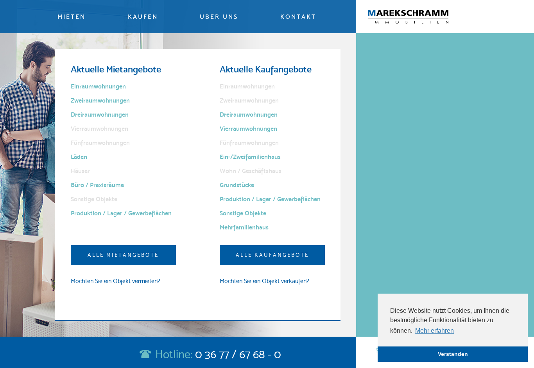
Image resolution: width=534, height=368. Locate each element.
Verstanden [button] (453, 354)
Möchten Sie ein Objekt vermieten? (115, 281)
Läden (79, 157)
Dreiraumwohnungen (100, 114)
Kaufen (143, 16)
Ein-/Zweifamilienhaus (250, 157)
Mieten (71, 16)
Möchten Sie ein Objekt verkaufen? (264, 281)
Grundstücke (237, 185)
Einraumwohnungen (98, 86)
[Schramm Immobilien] (408, 17)
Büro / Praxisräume (97, 185)
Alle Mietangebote (123, 255)
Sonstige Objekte (243, 213)
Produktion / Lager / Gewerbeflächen (121, 213)
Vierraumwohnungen (248, 128)
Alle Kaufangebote (272, 255)
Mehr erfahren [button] (434, 330)
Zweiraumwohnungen (100, 100)
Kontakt (298, 16)
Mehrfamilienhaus (244, 227)
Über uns (219, 16)
